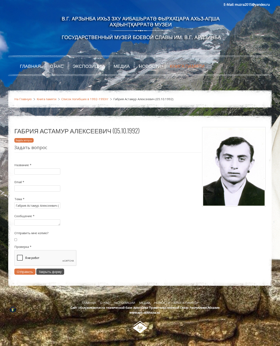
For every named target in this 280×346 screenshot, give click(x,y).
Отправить (25, 272)
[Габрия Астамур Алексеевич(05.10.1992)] (234, 166)
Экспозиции (89, 65)
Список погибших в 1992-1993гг (84, 99)
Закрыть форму (50, 272)
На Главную (23, 99)
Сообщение (24, 216)
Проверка (22, 247)
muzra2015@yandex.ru (252, 4)
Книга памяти (187, 65)
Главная (30, 65)
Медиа (122, 65)
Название (22, 165)
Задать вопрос (24, 140)
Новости (150, 65)
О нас (57, 65)
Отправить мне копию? (31, 233)
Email (19, 182)
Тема (19, 199)
